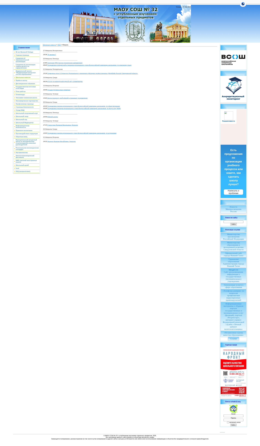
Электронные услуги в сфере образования (233, 286)
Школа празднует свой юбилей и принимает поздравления (67, 98)
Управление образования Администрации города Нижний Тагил (233, 262)
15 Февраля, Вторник (51, 85)
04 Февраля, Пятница (51, 112)
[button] (243, 5)
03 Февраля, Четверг (50, 121)
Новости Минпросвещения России (233, 209)
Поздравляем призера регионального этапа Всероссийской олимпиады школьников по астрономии (81, 133)
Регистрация (92, 7)
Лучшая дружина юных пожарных (58, 90)
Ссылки (233, 339)
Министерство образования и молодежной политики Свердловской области (233, 246)
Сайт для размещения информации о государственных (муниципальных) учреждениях (233, 275)
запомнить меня (234, 422)
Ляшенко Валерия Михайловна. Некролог (61, 141)
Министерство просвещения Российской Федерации (233, 236)
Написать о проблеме (233, 192)
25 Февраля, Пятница (51, 58)
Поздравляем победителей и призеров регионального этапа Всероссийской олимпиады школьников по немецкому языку (89, 65)
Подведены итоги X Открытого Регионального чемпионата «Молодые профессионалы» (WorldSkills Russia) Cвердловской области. (92, 73)
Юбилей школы (52, 117)
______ (222, 431)
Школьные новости (49, 45)
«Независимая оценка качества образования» (233, 334)
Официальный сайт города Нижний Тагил (233, 254)
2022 (59, 45)
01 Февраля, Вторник (51, 137)
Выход (100, 7)
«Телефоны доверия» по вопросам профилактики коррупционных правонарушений (233, 295)
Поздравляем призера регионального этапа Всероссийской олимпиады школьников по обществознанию (83, 106)
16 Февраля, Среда (50, 77)
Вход (105, 7)
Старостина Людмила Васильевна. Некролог (62, 125)
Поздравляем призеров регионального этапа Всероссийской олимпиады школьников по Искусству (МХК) (84, 108)
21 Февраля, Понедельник (53, 69)
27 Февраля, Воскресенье (52, 50)
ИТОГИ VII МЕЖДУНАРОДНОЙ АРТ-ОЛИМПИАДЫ (65, 81)
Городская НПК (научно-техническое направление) (64, 63)
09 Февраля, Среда (50, 102)
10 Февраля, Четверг (50, 94)
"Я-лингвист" (51, 54)
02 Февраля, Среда (50, 129)
